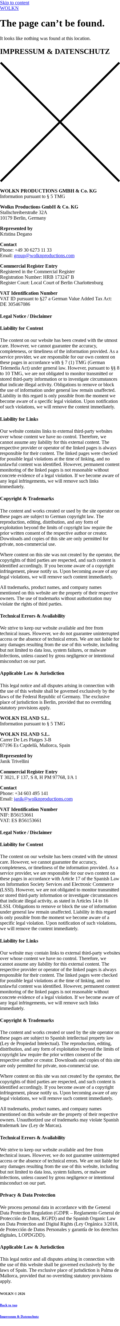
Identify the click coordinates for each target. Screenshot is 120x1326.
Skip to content (14, 2)
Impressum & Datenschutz (19, 1316)
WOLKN (9, 8)
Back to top (8, 1305)
